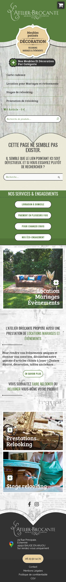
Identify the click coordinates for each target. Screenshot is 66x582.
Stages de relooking (19, 92)
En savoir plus (33, 373)
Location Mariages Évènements (44, 296)
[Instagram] (36, 504)
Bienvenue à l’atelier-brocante (33, 41)
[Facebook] (29, 504)
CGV (33, 578)
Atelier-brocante (17, 22)
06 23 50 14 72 (33, 558)
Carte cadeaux (15, 75)
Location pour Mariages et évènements (32, 83)
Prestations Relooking (21, 440)
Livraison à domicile (33, 204)
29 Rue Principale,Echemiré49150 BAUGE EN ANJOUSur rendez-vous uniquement (33, 544)
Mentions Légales (33, 570)
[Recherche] (58, 119)
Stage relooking (26, 485)
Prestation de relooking (22, 101)
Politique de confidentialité (33, 574)
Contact (33, 566)
